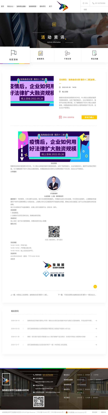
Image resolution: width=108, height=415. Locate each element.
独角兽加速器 (21, 6)
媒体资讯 (43, 6)
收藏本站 (103, 412)
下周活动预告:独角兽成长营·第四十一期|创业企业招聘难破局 (84, 295)
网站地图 (94, 412)
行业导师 (90, 380)
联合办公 (10, 6)
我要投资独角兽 (81, 384)
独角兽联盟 (32, 6)
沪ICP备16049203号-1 (58, 412)
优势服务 (87, 375)
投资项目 (98, 380)
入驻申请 (95, 375)
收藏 (85, 9)
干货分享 (95, 389)
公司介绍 (79, 397)
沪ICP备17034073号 (43, 412)
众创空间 (79, 375)
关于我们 (67, 397)
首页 (2, 6)
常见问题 (79, 393)
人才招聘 (87, 397)
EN (86, 3)
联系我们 (95, 397)
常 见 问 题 (94, 59)
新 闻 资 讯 (40, 59)
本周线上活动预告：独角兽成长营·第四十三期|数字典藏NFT (36, 295)
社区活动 (79, 389)
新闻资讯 (87, 389)
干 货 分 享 (67, 59)
